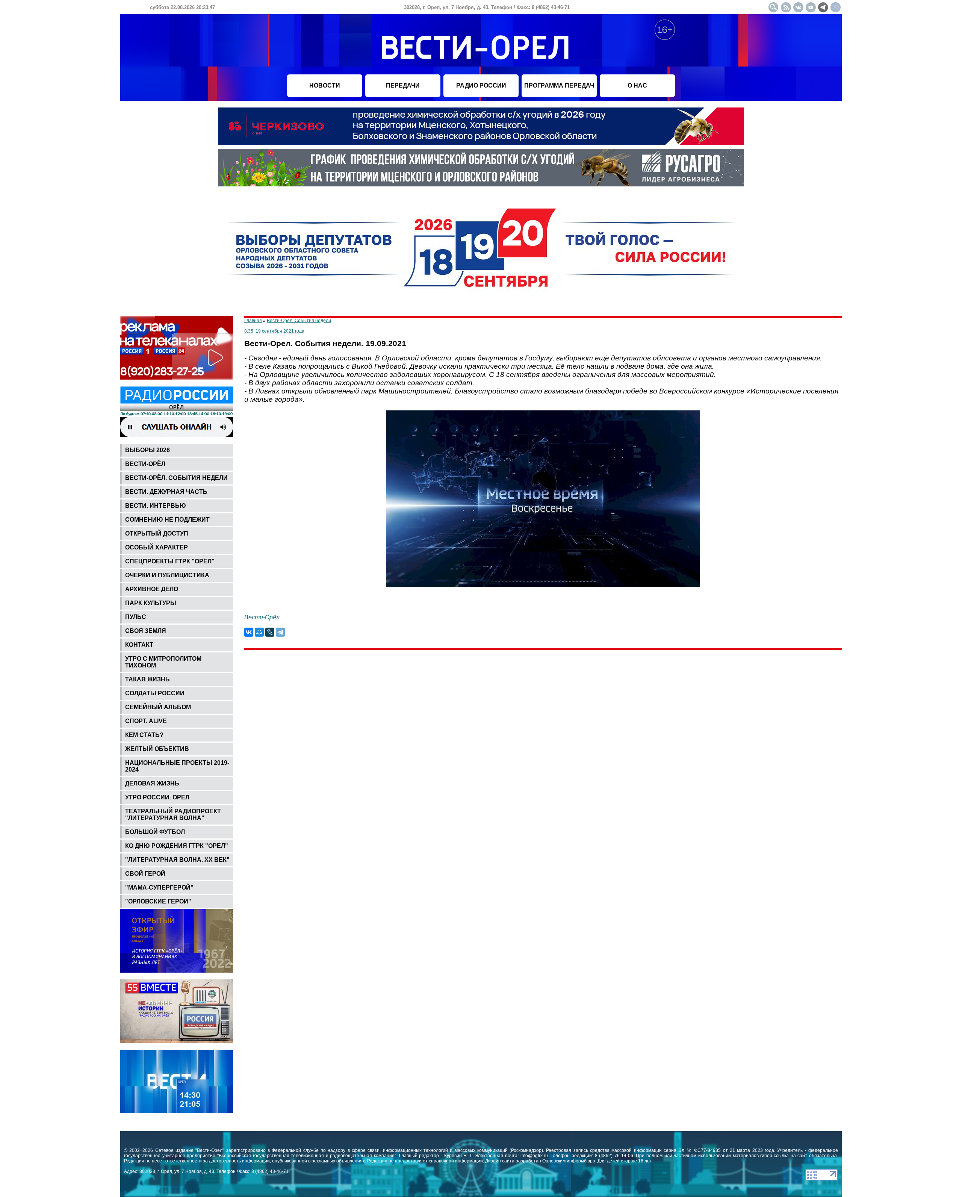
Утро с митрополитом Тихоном (163, 662)
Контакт (139, 645)
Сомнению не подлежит (167, 519)
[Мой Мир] (259, 632)
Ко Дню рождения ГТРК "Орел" (176, 846)
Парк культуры (150, 603)
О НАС (637, 85)
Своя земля (145, 631)
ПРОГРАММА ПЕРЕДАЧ (559, 85)
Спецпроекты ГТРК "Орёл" (170, 561)
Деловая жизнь (152, 783)
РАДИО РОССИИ (481, 85)
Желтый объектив (157, 749)
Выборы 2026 (147, 450)
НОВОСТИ (324, 85)
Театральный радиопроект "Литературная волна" (173, 814)
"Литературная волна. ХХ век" (177, 860)
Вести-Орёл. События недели (176, 478)
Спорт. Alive (146, 721)
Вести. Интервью (155, 505)
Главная (253, 320)
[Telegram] (280, 632)
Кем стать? (144, 735)
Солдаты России (155, 693)
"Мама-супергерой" (159, 887)
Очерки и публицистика (167, 575)
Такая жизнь (147, 679)
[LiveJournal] (269, 632)
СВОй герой (145, 873)
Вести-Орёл (145, 464)
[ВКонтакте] (248, 632)
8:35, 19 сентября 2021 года (274, 331)
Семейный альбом (158, 707)
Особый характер (156, 547)
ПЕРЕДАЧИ (403, 85)
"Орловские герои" (158, 901)
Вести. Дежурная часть (166, 492)
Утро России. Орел (157, 797)
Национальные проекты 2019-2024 (177, 766)
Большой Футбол (155, 832)
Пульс (135, 617)
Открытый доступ (156, 533)
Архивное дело (151, 589)
